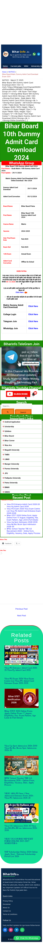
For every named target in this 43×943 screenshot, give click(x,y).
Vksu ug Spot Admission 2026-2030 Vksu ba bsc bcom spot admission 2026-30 (22, 524)
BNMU (7, 487)
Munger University (12, 464)
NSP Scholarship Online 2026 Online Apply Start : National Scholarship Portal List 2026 (21, 854)
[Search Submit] (7, 412)
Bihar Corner (10, 441)
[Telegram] (16, 930)
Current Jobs (16, 66)
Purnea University (12, 469)
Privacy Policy (8, 901)
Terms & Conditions (10, 914)
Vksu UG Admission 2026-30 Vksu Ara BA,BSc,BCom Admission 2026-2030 (20, 828)
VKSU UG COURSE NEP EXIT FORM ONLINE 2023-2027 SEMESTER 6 (18, 841)
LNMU (7, 459)
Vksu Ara (8, 445)
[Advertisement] (21, 21)
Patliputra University (13, 478)
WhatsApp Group (21, 163)
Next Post (21, 615)
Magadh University (12, 450)
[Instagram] (11, 930)
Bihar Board (9, 436)
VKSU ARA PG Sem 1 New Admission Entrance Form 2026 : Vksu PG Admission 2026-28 (19, 795)
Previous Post (21, 609)
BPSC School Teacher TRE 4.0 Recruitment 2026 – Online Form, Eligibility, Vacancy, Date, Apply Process (23, 531)
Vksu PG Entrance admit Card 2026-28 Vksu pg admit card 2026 (23, 505)
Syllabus (8, 431)
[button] (21, 422)
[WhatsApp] (22, 930)
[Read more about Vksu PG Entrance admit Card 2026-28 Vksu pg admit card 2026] (21, 655)
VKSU (26, 66)
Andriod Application (12, 422)
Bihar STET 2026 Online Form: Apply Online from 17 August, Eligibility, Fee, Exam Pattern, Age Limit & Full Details (22, 517)
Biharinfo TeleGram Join (21, 344)
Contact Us (7, 911)
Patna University (11, 483)
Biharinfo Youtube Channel (21, 388)
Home (5, 66)
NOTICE (5, 80)
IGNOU (7, 492)
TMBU (7, 455)
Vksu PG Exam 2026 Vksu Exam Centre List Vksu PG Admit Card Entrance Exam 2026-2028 (24, 511)
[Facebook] (5, 930)
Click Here (33, 306)
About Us (6, 907)
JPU (6, 473)
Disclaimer (7, 904)
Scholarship (9, 427)
